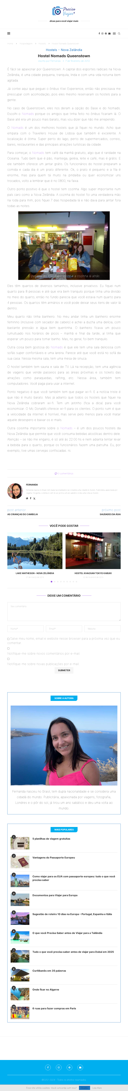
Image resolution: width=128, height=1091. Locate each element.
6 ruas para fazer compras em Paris (54, 1008)
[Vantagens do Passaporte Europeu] (20, 862)
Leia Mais (97, 1088)
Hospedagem (26, 43)
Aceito (84, 1087)
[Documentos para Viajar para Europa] (20, 900)
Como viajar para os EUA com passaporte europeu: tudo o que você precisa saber (73, 878)
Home (10, 43)
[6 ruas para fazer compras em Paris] (20, 1013)
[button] (11, 557)
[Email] (109, 33)
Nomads (28, 114)
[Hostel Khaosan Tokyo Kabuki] (93, 550)
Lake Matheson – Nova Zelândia (35, 573)
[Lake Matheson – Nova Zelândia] (34, 550)
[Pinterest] (106, 33)
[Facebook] (99, 33)
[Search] (119, 33)
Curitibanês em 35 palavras (49, 970)
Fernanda (55, 60)
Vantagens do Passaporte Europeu (53, 857)
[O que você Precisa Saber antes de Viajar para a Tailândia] (20, 937)
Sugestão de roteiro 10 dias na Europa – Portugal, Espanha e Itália (72, 914)
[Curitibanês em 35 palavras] (20, 975)
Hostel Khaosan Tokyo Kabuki (93, 573)
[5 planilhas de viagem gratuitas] (20, 843)
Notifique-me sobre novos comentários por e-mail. (43, 653)
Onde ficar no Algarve (45, 989)
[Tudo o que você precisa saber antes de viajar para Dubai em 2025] (20, 956)
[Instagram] (102, 33)
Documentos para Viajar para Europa (54, 895)
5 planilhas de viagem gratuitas (51, 838)
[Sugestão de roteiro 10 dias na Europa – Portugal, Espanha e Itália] (20, 918)
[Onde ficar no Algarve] (20, 994)
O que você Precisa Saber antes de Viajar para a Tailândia (67, 933)
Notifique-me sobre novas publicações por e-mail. (43, 664)
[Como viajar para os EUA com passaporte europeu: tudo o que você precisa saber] (20, 881)
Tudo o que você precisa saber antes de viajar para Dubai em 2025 (73, 951)
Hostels (42, 43)
